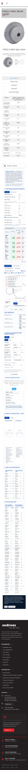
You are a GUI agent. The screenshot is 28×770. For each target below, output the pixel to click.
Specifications (14, 78)
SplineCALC (6, 664)
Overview (14, 88)
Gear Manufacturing (7, 649)
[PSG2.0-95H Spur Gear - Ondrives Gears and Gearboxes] (8, 62)
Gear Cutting (6, 652)
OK (14, 389)
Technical (14, 85)
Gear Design (6, 659)
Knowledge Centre (7, 647)
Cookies (12, 767)
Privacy (7, 767)
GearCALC (5, 662)
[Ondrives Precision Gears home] (10, 626)
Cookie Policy (6, 685)
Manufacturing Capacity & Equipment (11, 677)
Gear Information (14, 92)
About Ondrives (6, 672)
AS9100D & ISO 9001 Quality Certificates (12, 675)
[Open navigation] (7, 3)
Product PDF (14, 81)
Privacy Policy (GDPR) (8, 687)
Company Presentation (8, 680)
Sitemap (3, 767)
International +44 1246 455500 (11, 709)
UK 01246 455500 (8, 707)
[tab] (14, 78)
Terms (16, 767)
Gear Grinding (6, 654)
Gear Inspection (6, 657)
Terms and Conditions (8, 682)
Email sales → (9, 704)
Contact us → (9, 730)
